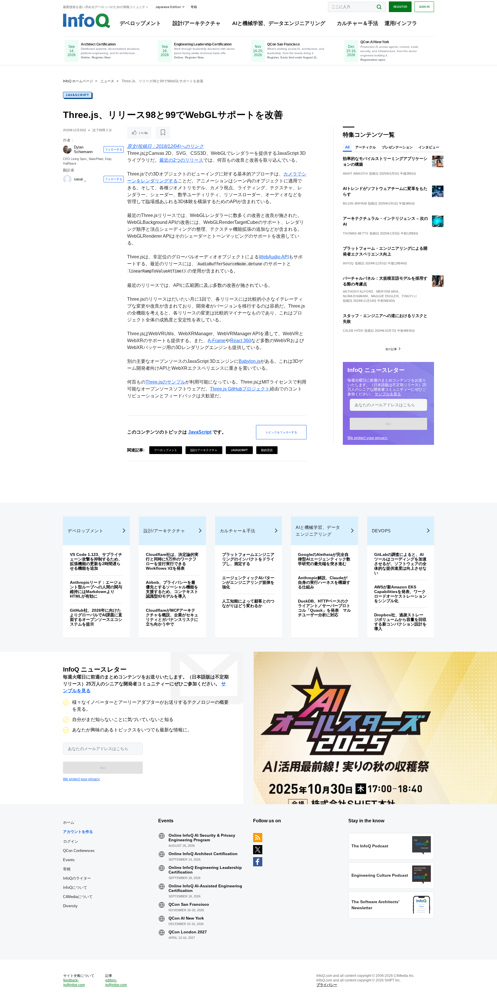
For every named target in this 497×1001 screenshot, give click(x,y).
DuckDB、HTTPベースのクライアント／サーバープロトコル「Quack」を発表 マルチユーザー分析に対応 (324, 608)
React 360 (240, 340)
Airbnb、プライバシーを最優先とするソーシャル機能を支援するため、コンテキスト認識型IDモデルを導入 (172, 589)
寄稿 (66, 869)
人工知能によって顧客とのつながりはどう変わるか (248, 603)
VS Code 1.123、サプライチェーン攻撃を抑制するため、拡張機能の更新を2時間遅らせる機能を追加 (96, 561)
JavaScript (77, 95)
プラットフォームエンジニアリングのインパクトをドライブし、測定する (248, 559)
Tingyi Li (409, 296)
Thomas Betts (355, 233)
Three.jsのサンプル (165, 382)
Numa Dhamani (355, 296)
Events (69, 860)
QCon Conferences (79, 851)
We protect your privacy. (367, 438)
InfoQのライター (77, 878)
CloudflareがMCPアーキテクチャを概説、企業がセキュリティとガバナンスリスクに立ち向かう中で (172, 617)
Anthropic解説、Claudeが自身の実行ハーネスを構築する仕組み (324, 582)
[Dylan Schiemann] (67, 149)
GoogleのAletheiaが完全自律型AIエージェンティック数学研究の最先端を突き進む (324, 559)
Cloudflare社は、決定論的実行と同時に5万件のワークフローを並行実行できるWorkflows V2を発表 (172, 561)
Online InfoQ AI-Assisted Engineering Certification (205, 888)
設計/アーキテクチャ (197, 23)
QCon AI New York (186, 918)
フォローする (113, 149)
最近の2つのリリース (181, 160)
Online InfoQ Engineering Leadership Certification (205, 869)
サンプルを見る (388, 394)
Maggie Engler (385, 296)
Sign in (424, 6)
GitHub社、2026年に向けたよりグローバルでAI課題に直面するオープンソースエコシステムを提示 (96, 617)
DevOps (381, 530)
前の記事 (391, 349)
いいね (143, 132)
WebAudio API (274, 256)
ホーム (68, 822)
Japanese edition (168, 7)
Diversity (70, 906)
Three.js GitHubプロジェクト (240, 388)
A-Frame (216, 340)
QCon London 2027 (188, 932)
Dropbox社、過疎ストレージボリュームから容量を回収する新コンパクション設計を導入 (400, 622)
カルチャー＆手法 (357, 23)
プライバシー (326, 985)
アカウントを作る (78, 832)
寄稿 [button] (194, 7)
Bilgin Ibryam (355, 203)
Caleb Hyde (353, 330)
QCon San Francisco (189, 904)
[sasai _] (67, 179)
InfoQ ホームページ (78, 81)
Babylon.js (249, 361)
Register (400, 6)
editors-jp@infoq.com (116, 982)
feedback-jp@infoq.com (74, 982)
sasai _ (80, 179)
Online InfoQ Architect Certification (203, 853)
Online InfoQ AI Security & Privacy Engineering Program (202, 837)
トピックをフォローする (281, 432)
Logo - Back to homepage (86, 21)
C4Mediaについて (78, 897)
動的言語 (267, 450)
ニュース (107, 81)
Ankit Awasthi (355, 173)
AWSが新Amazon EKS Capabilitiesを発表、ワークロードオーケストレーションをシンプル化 (400, 594)
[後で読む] (163, 133)
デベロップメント (140, 23)
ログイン (70, 841)
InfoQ (348, 263)
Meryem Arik (387, 291)
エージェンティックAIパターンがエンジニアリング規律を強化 (248, 582)
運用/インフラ (401, 23)
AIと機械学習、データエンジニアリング (278, 23)
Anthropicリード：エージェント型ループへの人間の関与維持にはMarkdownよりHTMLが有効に (96, 589)
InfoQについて (75, 887)
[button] (388, 424)
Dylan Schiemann (83, 149)
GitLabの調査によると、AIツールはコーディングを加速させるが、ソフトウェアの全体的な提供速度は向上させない (400, 563)
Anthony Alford (358, 291)
